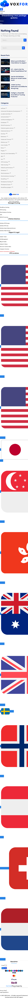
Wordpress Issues (6, 184)
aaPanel (4, 108)
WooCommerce (6, 173)
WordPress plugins (7, 187)
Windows (4, 170)
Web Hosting (5, 165)
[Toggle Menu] (1, 9)
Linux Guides (5, 145)
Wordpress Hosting (7, 181)
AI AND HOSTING (6, 114)
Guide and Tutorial (7, 139)
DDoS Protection (6, 125)
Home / (2, 21)
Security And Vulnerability (9, 153)
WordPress (4, 179)
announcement (5, 117)
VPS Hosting (5, 162)
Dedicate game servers (8, 128)
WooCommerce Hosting (8, 176)
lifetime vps (5, 142)
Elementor (4, 136)
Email (2, 965)
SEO (3, 156)
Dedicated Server (6, 131)
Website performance (7, 167)
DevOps (4, 133)
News (3, 148)
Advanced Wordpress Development (11, 111)
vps (3, 159)
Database (4, 122)
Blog (1, 23)
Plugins (3, 150)
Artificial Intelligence (7, 119)
